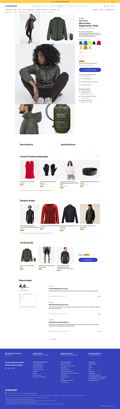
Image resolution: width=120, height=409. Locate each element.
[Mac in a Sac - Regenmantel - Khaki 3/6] (45, 74)
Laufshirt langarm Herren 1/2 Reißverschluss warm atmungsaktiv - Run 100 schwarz (65, 267)
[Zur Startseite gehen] (11, 6)
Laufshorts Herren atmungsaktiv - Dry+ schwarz (46, 266)
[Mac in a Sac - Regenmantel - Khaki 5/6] (60, 119)
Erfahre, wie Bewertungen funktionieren (27, 306)
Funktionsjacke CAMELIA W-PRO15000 (49, 225)
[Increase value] (86, 56)
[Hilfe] (107, 6)
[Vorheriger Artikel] (94, 156)
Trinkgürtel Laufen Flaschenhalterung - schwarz (89, 182)
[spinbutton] (83, 57)
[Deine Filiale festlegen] (104, 6)
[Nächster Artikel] (98, 156)
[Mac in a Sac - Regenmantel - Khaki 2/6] (30, 29)
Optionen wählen (88, 260)
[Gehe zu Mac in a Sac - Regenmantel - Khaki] (28, 255)
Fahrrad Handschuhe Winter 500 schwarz (48, 182)
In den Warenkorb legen (90, 70)
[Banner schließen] (114, 2)
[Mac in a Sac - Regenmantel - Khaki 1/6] (60, 29)
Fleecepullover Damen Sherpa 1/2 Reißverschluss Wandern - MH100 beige (69, 183)
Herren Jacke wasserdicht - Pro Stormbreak (88, 226)
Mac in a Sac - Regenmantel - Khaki (27, 266)
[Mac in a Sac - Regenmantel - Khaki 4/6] (30, 119)
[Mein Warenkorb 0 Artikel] (113, 6)
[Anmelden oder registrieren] (110, 6)
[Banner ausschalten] (112, 2)
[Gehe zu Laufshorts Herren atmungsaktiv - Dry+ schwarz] (46, 255)
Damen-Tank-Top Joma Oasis (27, 181)
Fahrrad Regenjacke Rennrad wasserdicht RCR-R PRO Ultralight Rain (29, 226)
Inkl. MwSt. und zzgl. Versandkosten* (86, 65)
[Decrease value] (80, 56)
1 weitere (70, 131)
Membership (95, 9)
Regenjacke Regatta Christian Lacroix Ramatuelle (69, 226)
